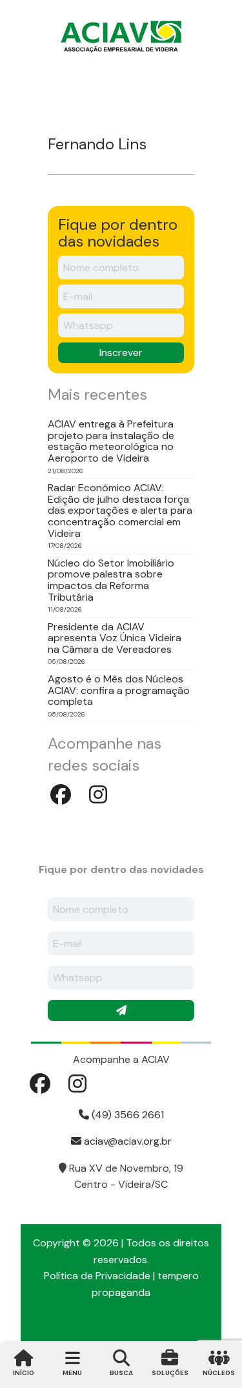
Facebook (61, 794)
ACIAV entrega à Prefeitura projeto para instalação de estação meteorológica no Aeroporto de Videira (111, 441)
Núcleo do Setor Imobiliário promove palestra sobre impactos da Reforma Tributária (111, 580)
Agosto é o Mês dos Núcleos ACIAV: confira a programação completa (119, 690)
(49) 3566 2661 (126, 1114)
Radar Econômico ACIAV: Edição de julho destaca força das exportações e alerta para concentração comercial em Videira (120, 510)
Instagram (98, 794)
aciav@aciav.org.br (126, 1141)
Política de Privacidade (97, 1275)
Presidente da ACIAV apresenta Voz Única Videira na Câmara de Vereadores (114, 638)
